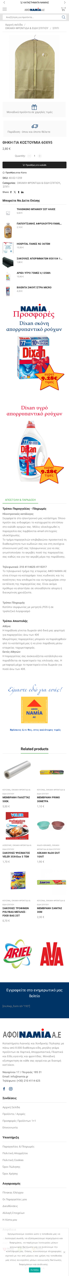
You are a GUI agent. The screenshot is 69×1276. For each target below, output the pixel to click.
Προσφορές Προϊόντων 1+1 (19, 1120)
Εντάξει (35, 1269)
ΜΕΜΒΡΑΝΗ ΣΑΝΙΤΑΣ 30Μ (49, 910)
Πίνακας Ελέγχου (13, 1192)
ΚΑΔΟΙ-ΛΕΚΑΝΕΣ (44, 845)
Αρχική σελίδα (14, 24)
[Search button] (63, 17)
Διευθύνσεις (10, 1206)
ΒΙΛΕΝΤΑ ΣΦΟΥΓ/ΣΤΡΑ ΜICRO (34, 287)
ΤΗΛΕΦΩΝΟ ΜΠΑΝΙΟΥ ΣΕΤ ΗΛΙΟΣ (36, 209)
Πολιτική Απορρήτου (15, 1153)
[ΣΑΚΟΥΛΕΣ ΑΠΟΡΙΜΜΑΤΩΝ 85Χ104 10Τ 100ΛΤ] (8, 262)
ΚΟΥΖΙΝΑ (6, 790)
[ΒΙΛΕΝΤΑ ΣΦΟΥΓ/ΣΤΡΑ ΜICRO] (8, 291)
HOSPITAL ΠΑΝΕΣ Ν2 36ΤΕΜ (33, 243)
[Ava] (51, 954)
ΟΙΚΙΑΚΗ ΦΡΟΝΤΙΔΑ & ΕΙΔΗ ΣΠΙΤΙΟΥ (26, 28)
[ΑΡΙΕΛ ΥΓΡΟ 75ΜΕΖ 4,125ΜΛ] (8, 276)
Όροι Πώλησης (11, 1166)
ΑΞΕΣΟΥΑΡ (7, 845)
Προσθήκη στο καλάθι (36, 165)
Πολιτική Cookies (13, 1160)
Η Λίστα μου (10, 1219)
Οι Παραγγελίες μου (15, 1199)
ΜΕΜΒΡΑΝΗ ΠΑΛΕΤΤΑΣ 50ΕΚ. (16, 799)
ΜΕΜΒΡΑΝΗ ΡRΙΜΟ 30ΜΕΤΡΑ (48, 799)
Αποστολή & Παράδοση (20, 499)
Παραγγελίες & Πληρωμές (18, 1146)
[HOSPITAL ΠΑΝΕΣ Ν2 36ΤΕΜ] (8, 247)
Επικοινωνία (10, 1127)
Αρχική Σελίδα (11, 1107)
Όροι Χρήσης (10, 1173)
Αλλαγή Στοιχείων (14, 1212)
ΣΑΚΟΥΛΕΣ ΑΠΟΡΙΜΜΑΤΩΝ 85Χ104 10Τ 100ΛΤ (39, 258)
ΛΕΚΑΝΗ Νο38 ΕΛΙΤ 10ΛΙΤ (48, 854)
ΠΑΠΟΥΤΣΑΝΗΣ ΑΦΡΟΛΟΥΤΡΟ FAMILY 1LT (39, 223)
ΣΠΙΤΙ (56, 28)
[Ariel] (17, 954)
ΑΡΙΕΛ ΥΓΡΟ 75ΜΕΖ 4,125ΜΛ (34, 272)
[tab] (20, 500)
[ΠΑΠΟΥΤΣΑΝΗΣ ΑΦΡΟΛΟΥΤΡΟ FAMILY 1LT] (8, 230)
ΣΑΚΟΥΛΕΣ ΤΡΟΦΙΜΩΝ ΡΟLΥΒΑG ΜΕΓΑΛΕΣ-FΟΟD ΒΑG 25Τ (16, 912)
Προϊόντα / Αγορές (14, 1114)
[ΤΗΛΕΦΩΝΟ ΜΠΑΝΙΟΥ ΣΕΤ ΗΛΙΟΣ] (8, 213)
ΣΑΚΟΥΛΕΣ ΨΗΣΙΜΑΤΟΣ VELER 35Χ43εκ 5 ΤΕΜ (16, 854)
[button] (4, 2)
